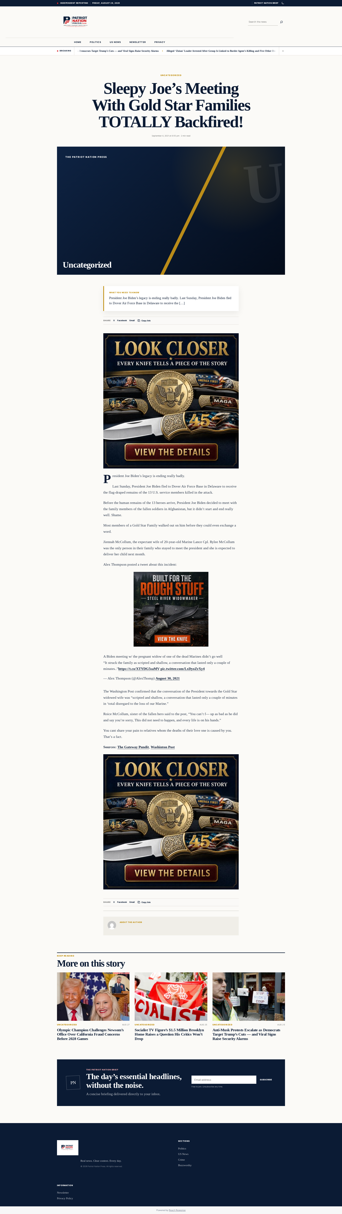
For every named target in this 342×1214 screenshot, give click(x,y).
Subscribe (266, 1080)
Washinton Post (163, 747)
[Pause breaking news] (282, 51)
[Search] (281, 22)
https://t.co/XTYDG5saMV (139, 669)
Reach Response (177, 1210)
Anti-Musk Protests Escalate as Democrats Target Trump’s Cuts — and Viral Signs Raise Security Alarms (246, 1034)
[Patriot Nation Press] (76, 22)
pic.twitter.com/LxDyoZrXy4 (182, 669)
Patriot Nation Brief (266, 3)
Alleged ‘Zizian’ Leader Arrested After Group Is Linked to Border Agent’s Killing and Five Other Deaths (187, 50)
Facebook (122, 320)
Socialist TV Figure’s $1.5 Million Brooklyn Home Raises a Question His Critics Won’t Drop (169, 1034)
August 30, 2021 (168, 678)
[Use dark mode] (282, 3)
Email (132, 320)
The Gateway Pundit (133, 747)
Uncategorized (171, 75)
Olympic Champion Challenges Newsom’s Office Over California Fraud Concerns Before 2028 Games (90, 1034)
